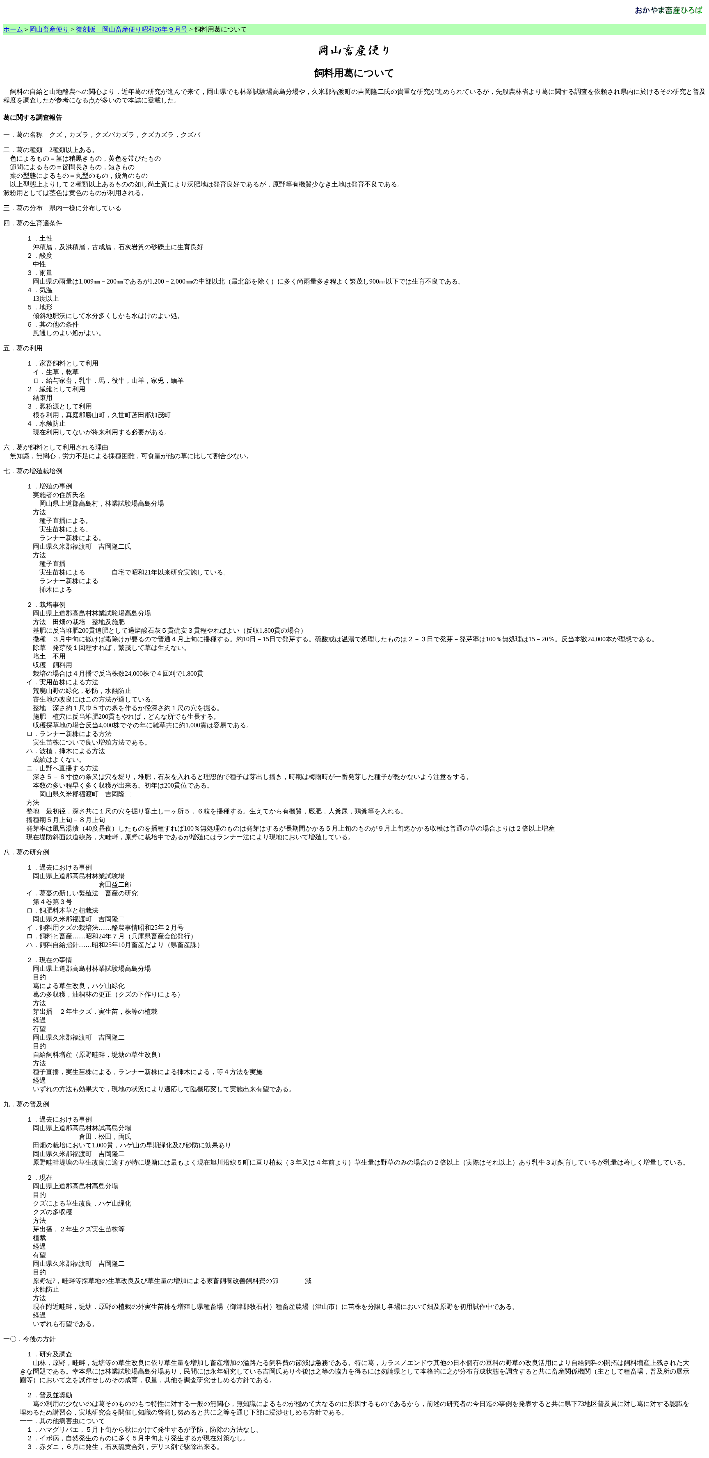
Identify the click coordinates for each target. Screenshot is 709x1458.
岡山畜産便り (49, 29)
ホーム (13, 29)
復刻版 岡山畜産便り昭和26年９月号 (132, 29)
